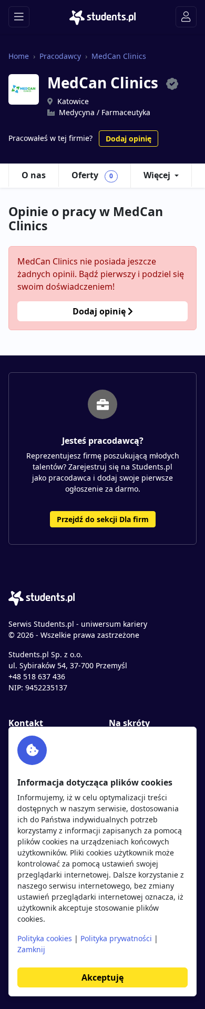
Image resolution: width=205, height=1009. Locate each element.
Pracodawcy (60, 56)
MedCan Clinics (118, 56)
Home (18, 56)
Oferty (92, 175)
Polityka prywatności (116, 938)
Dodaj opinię (128, 139)
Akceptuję (102, 977)
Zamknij (31, 949)
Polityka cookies (44, 938)
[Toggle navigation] (18, 16)
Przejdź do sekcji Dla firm (103, 519)
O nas (34, 175)
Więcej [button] (157, 175)
